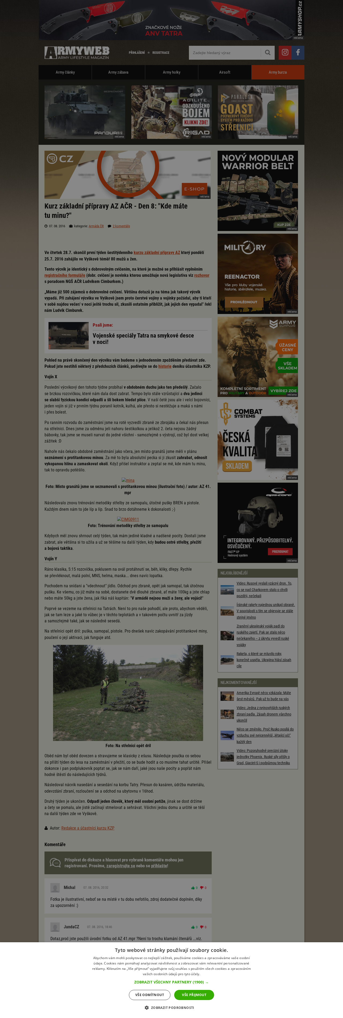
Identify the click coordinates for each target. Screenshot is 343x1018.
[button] (171, 982)
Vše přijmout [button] (194, 995)
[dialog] (171, 980)
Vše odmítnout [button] (149, 995)
